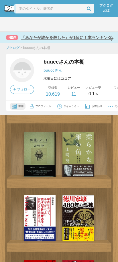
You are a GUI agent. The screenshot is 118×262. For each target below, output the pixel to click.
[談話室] (67, 24)
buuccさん (53, 70)
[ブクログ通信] (81, 24)
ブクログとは (106, 7)
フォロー (23, 89)
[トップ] (9, 24)
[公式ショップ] (96, 24)
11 (73, 94)
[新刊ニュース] (23, 24)
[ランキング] (38, 24)
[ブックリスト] (53, 24)
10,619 (53, 94)
